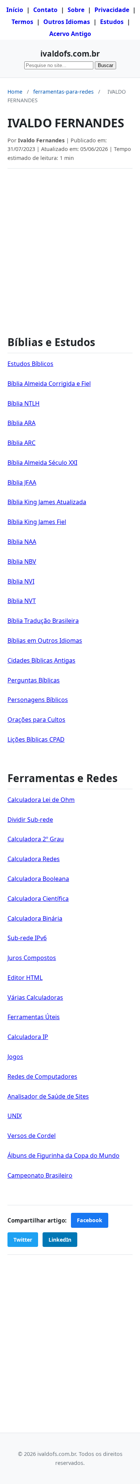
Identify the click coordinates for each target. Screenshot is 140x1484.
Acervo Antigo (70, 34)
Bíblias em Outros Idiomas (44, 640)
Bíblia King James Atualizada (46, 502)
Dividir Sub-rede (30, 819)
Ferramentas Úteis (33, 1017)
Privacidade (111, 10)
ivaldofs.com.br (70, 53)
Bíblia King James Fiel (36, 522)
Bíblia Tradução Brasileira (43, 621)
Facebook (89, 1220)
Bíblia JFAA (21, 482)
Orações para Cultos (36, 719)
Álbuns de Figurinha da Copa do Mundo (63, 1155)
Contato (45, 10)
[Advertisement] (70, 248)
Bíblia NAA (21, 541)
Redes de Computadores (42, 1076)
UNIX (14, 1116)
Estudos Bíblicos (30, 364)
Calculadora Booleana (38, 879)
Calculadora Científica (38, 898)
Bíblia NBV (21, 561)
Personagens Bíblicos (37, 700)
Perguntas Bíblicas (33, 680)
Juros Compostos (31, 958)
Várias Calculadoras (35, 997)
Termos (22, 22)
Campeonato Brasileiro (39, 1175)
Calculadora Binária (34, 918)
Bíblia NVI (20, 581)
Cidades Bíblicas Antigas (41, 660)
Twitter (22, 1239)
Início (14, 10)
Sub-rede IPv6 (27, 938)
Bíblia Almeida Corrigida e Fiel (49, 383)
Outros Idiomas (66, 22)
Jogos (15, 1057)
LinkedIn (60, 1239)
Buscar (105, 65)
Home (14, 91)
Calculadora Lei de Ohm (41, 800)
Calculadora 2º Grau (35, 839)
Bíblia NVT (21, 601)
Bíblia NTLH (23, 403)
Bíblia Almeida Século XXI (42, 462)
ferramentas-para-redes (63, 91)
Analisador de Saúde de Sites (48, 1096)
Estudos (112, 22)
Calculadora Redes (33, 859)
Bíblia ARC (21, 443)
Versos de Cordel (31, 1136)
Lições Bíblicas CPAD (36, 739)
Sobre (76, 10)
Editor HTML (25, 977)
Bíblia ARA (21, 423)
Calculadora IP (27, 1037)
